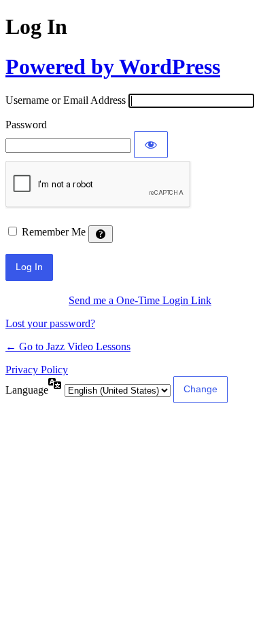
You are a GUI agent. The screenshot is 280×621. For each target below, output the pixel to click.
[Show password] (151, 144)
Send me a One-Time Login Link (140, 300)
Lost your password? (50, 323)
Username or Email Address (65, 100)
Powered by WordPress (112, 66)
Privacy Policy (36, 369)
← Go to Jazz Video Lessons (67, 346)
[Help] (100, 234)
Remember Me (54, 232)
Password (26, 124)
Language (26, 390)
